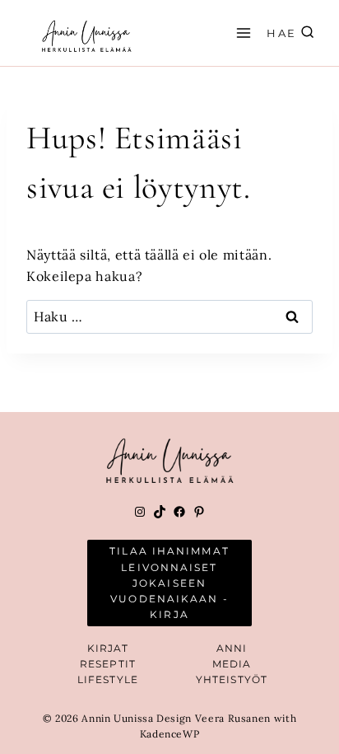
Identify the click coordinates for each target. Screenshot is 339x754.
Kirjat (108, 648)
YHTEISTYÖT (231, 679)
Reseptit (108, 664)
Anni (231, 648)
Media (232, 664)
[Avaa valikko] (241, 32)
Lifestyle (107, 679)
